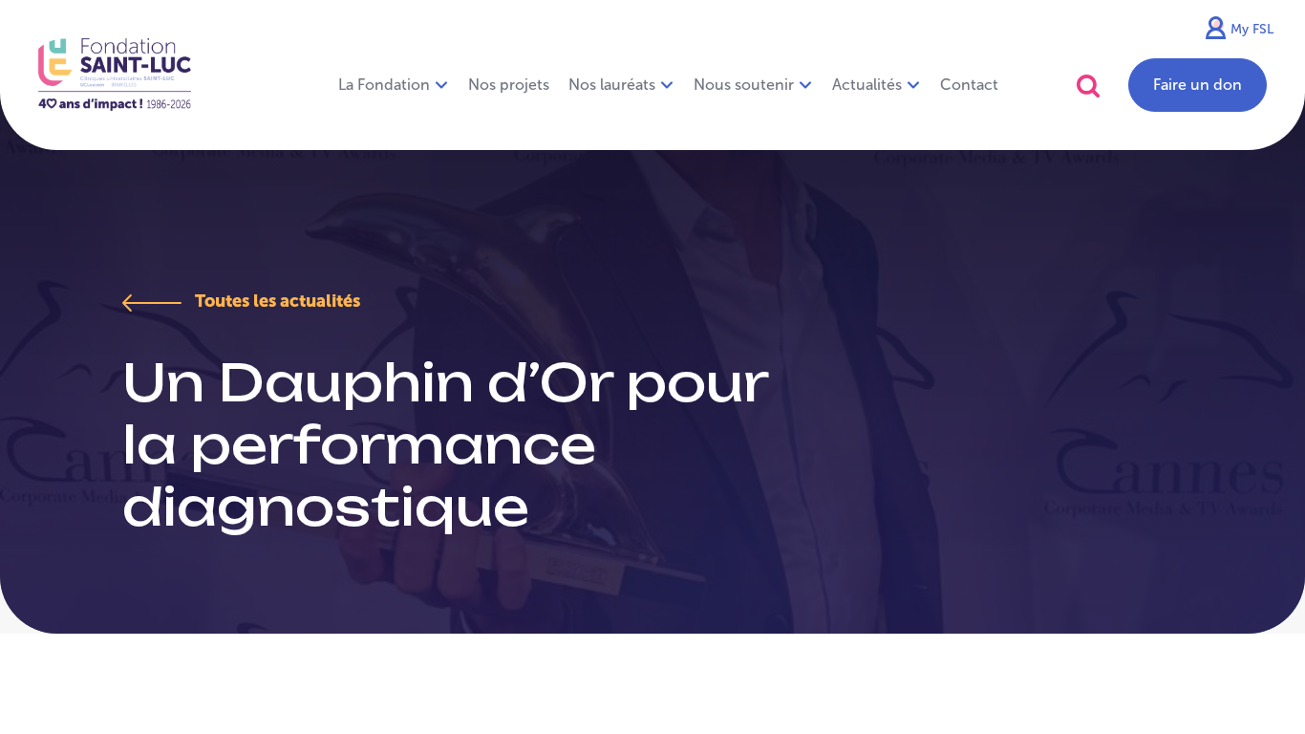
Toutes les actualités (275, 301)
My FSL (1251, 29)
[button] (1088, 85)
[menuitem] (508, 85)
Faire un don (1197, 85)
